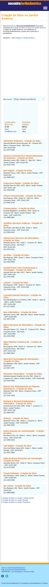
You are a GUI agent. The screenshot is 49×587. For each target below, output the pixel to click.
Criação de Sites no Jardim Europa (15, 500)
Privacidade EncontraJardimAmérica (31, 583)
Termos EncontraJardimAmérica (10, 583)
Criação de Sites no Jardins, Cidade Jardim (18, 498)
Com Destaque (16, 571)
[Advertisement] (24, 67)
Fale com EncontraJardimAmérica (13, 570)
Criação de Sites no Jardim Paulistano (16, 502)
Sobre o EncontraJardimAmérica (13, 568)
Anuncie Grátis (29, 571)
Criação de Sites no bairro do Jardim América (29, 28)
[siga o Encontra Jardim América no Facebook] (2, 577)
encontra (24, 3)
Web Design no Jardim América (23, 38)
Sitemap (45, 583)
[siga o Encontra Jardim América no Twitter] (6, 577)
